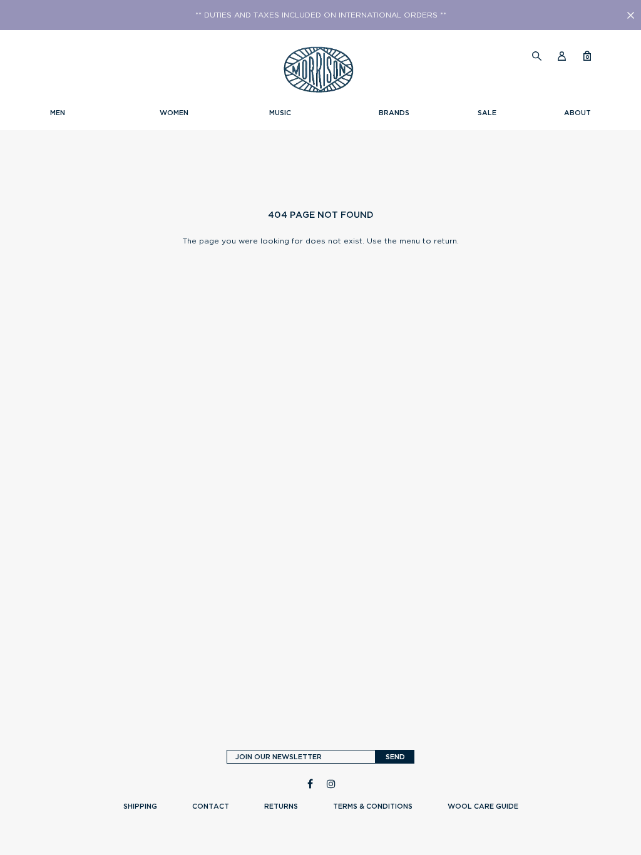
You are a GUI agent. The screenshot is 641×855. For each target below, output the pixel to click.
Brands (394, 112)
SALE (487, 112)
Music (280, 112)
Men (57, 112)
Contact (210, 806)
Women (174, 112)
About (577, 112)
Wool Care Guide (483, 806)
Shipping (140, 806)
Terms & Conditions (373, 806)
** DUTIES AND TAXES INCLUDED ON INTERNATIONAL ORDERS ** (320, 15)
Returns (281, 806)
